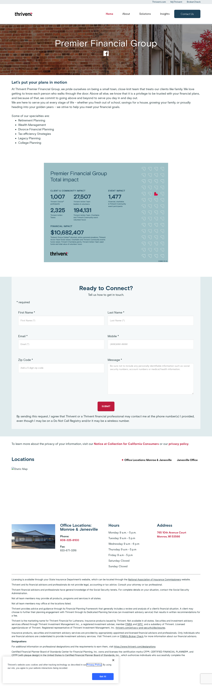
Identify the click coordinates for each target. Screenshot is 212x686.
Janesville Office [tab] (187, 460)
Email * (22, 336)
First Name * (26, 312)
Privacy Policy (94, 664)
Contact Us (187, 14)
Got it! (103, 676)
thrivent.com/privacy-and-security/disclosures (140, 627)
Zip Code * (25, 360)
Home (109, 13)
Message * (115, 360)
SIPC (140, 624)
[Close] (113, 660)
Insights (165, 13)
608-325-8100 (69, 540)
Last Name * (116, 312)
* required (23, 302)
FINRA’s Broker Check (132, 636)
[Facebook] (106, 54)
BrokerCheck (194, 1)
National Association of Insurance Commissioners (154, 579)
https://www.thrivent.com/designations (135, 646)
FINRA (128, 624)
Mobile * (113, 336)
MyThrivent (176, 1)
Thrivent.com (159, 1)
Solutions (145, 13)
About (126, 13)
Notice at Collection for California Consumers (126, 444)
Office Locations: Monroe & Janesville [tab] (148, 460)
